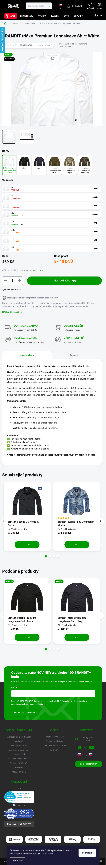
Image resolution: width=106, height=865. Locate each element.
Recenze (19, 788)
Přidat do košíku (61, 280)
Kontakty (54, 750)
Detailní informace (10, 312)
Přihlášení (19, 767)
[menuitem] (10, 16)
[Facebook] (80, 747)
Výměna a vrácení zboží (19, 750)
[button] (46, 556)
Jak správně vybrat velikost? (19, 759)
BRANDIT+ (29, 701)
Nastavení (17, 860)
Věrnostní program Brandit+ (19, 737)
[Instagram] (85, 747)
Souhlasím (87, 852)
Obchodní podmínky (54, 741)
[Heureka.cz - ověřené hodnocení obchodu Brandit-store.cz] (19, 797)
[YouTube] (92, 747)
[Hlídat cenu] (30, 298)
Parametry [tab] (74, 355)
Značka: (66, 47)
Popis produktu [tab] (27, 355)
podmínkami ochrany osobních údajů (27, 704)
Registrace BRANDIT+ (19, 763)
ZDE (59, 701)
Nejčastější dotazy (19, 746)
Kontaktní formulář (88, 764)
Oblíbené (19, 741)
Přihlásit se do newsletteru (25, 712)
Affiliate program (19, 772)
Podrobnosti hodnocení (42, 45)
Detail (27, 544)
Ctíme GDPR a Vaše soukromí (54, 745)
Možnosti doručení (37, 270)
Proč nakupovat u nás (54, 737)
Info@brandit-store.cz (89, 738)
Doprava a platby (19, 754)
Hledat (48, 6)
